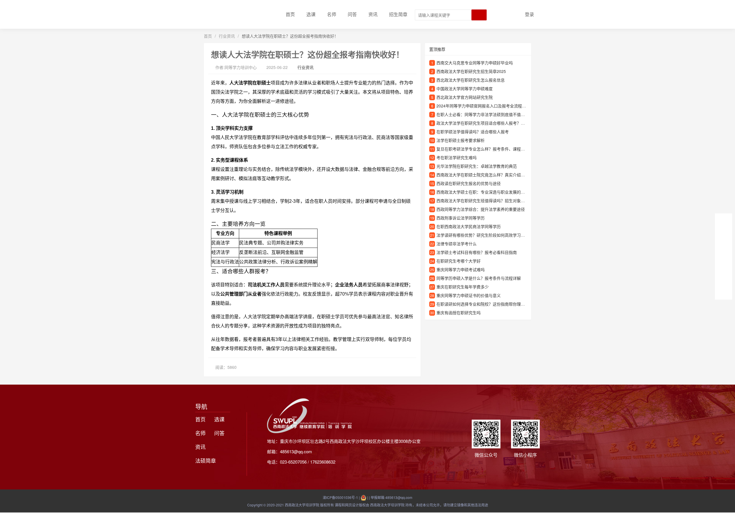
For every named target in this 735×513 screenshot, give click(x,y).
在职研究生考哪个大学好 (458, 261)
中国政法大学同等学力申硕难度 (464, 88)
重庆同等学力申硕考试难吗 (460, 269)
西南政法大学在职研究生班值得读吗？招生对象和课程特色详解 (492, 200)
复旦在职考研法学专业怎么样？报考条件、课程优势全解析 (488, 149)
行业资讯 (227, 36)
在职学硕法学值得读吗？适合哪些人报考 (472, 131)
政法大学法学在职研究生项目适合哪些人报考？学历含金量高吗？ (494, 123)
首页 (290, 14)
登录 (529, 14)
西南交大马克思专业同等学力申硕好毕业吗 (474, 62)
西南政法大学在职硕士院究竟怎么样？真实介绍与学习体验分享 (492, 175)
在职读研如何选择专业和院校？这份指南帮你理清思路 (484, 304)
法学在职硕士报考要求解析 (460, 140)
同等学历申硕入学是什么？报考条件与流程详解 (478, 278)
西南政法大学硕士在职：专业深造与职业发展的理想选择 (486, 192)
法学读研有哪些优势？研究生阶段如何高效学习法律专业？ (488, 235)
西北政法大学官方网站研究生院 (464, 97)
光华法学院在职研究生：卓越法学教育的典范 (476, 166)
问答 (352, 14)
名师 (331, 14)
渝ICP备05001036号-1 (340, 497)
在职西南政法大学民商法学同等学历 (468, 226)
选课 (311, 14)
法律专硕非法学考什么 (456, 243)
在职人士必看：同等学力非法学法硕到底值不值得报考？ (486, 114)
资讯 (373, 14)
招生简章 (398, 14)
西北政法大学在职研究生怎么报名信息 (470, 80)
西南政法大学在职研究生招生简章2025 (471, 71)
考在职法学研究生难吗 (456, 157)
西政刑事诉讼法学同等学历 (460, 218)
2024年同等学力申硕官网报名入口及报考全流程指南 (483, 106)
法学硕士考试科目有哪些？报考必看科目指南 (476, 252)
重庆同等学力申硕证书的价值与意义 (468, 295)
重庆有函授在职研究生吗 (458, 312)
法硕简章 (205, 460)
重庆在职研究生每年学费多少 (462, 287)
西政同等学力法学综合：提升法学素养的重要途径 (480, 209)
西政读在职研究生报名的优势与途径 (468, 183)
